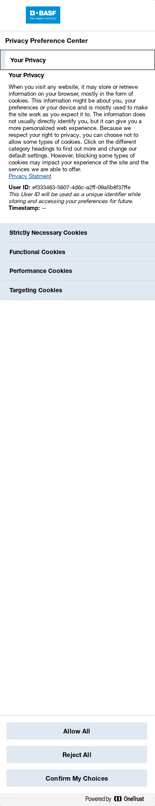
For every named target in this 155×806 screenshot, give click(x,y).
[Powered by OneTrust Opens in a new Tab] (118, 799)
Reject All (76, 754)
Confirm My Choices (77, 778)
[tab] (77, 60)
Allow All (76, 731)
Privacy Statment (30, 176)
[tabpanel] (78, 146)
